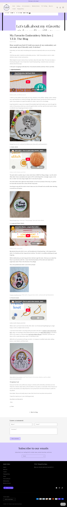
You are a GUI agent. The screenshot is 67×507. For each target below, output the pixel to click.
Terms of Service (6, 478)
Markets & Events (7, 483)
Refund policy (6, 481)
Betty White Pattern (45, 332)
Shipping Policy (6, 474)
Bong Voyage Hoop (14, 220)
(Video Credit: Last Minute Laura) (18, 94)
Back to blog (34, 412)
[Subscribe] (43, 456)
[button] (19, 6)
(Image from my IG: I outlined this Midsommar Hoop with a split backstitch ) (28, 144)
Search (4, 467)
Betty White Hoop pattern (16, 377)
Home (4, 476)
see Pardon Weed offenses (35, 334)
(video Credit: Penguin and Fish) (17, 323)
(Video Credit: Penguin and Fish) (17, 172)
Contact (5, 471)
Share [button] (12, 406)
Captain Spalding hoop (15, 295)
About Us (5, 469)
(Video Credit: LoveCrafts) (16, 248)
